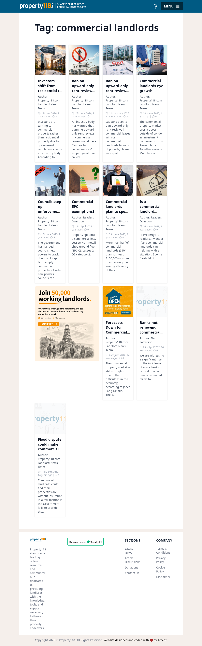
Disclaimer (163, 577)
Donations (131, 567)
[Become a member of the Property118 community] (67, 343)
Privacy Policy (161, 560)
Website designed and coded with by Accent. (135, 640)
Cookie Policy (160, 569)
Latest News (129, 550)
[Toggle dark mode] (155, 6)
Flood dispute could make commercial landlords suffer (50, 449)
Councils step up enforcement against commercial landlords (49, 213)
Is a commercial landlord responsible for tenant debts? (150, 213)
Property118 (67, 640)
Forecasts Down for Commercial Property (116, 329)
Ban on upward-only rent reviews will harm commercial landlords (117, 93)
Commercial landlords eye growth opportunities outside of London (152, 93)
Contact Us (132, 573)
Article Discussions (132, 560)
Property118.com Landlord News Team (49, 104)
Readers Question (83, 219)
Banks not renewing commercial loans (150, 329)
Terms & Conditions (163, 550)
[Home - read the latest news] (85, 6)
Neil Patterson (148, 340)
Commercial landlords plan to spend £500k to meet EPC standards (118, 213)
